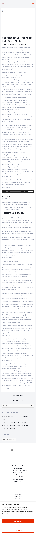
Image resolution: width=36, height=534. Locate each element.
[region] (18, 518)
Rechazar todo (18, 530)
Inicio (18, 492)
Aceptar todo (18, 521)
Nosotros (18, 494)
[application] (18, 191)
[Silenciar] (27, 191)
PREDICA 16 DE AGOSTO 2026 (11, 419)
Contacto (18, 500)
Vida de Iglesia (18, 496)
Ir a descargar (6, 196)
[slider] (30, 191)
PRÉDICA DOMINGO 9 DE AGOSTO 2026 (14, 422)
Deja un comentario (7, 44)
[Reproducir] (4, 191)
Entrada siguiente (18, 400)
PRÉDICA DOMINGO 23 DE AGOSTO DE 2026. (15, 417)
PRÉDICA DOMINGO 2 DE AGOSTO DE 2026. (15, 425)
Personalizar (18, 526)
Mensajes (18, 498)
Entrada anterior (18, 395)
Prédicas (16, 44)
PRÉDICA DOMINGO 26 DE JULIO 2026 (13, 428)
